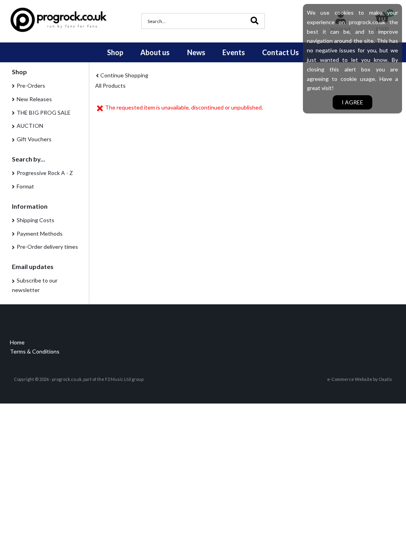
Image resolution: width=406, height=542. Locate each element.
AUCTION (30, 125)
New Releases (34, 99)
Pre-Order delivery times (47, 246)
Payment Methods (40, 233)
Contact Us (280, 52)
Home (17, 342)
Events (233, 52)
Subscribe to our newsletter (34, 285)
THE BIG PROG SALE (44, 112)
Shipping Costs (35, 220)
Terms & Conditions (34, 351)
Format (25, 186)
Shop (115, 52)
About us (155, 52)
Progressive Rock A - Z (45, 172)
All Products (110, 85)
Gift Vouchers (34, 139)
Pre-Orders (31, 85)
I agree (352, 102)
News (196, 52)
